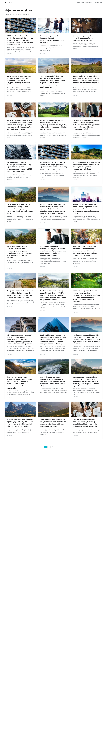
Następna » (59, 447)
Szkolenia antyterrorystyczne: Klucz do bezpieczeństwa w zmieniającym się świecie (84, 38)
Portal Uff (9, 2)
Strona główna (98, 2)
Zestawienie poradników (84, 2)
